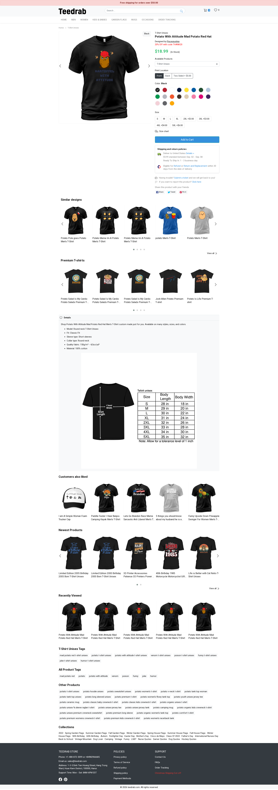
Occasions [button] (148, 19)
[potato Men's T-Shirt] (171, 220)
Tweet (172, 192)
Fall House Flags (197, 733)
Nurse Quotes (144, 739)
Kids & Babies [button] (100, 19)
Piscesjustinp (173, 41)
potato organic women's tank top (152, 713)
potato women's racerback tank (159, 718)
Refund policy (120, 767)
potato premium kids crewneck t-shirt (122, 718)
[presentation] (62, 65)
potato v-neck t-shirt (171, 691)
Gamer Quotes (160, 739)
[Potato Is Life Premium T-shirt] (202, 281)
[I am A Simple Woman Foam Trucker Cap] (74, 497)
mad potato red (67, 676)
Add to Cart (187, 139)
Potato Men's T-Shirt (197, 238)
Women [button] (84, 19)
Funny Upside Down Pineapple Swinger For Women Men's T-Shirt (203, 519)
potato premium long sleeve (119, 713)
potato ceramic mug (69, 702)
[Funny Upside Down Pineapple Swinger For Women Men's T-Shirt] (203, 497)
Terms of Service (122, 762)
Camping (109, 739)
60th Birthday (92, 736)
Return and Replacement (195, 166)
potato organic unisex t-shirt (173, 702)
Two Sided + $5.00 (182, 76)
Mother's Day (142, 736)
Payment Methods (122, 778)
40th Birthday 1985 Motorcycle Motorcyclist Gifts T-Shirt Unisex (171, 576)
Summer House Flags (178, 733)
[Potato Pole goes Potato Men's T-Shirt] (76, 220)
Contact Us (160, 757)
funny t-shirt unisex (207, 655)
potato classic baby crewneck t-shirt (100, 702)
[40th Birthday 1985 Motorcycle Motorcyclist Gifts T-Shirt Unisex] (171, 553)
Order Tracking (167, 19)
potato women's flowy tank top (155, 697)
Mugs (134, 19)
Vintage (118, 739)
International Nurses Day (206, 736)
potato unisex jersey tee (109, 707)
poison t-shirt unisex (184, 655)
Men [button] (73, 19)
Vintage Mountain (83, 739)
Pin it (184, 192)
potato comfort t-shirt (183, 713)
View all (211, 253)
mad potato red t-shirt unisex (74, 655)
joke (144, 676)
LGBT (133, 739)
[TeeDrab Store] (72, 11)
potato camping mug (163, 707)
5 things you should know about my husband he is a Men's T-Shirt (169, 519)
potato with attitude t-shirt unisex (131, 655)
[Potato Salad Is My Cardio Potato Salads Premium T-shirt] (76, 281)
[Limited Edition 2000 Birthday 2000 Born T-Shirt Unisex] (106, 553)
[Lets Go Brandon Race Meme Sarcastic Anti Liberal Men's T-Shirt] (139, 497)
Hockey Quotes (189, 739)
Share (160, 192)
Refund (177, 166)
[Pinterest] (65, 779)
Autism (104, 736)
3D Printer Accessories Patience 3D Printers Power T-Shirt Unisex (139, 576)
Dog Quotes (174, 739)
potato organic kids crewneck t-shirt (194, 707)
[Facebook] (61, 779)
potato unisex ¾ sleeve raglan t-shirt (77, 707)
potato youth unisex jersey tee (188, 697)
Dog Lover (98, 739)
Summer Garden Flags (96, 733)
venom (115, 676)
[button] (134, 249)
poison (125, 676)
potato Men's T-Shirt (166, 238)
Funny (126, 739)
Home (64, 19)
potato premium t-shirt (126, 697)
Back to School (66, 739)
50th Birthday (78, 736)
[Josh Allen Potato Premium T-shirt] (171, 281)
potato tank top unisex (70, 697)
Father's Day (187, 736)
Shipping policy (121, 773)
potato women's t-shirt (146, 691)
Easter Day (130, 736)
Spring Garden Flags (74, 733)
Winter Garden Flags (136, 733)
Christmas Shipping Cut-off (168, 773)
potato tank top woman (196, 691)
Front (159, 76)
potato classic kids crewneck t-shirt (139, 702)
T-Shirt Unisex (73, 28)
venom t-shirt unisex (160, 655)
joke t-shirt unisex (68, 660)
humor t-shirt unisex (90, 660)
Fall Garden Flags (117, 733)
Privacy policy (120, 757)
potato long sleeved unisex (98, 697)
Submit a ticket (181, 178)
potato (82, 676)
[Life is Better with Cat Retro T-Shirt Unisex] (203, 553)
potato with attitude (98, 676)
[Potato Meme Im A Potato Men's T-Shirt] (107, 220)
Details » (190, 153)
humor (153, 676)
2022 (61, 733)
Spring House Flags (156, 733)
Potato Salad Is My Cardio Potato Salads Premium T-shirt (74, 302)
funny (135, 676)
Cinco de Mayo (157, 736)
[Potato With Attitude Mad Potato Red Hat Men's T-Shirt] (74, 616)
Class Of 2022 (173, 736)
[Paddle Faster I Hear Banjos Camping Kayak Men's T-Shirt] (106, 497)
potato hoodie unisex (93, 691)
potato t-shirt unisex (101, 655)
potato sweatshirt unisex (119, 691)
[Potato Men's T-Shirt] (202, 220)
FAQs (157, 762)
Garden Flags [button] (119, 19)
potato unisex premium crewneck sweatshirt (81, 713)
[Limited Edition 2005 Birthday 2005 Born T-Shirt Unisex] (74, 553)
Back (167, 76)
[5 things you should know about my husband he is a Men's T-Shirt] (171, 497)
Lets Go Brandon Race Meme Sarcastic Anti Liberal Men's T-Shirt (139, 519)
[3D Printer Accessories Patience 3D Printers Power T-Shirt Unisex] (139, 553)
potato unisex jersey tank (137, 707)
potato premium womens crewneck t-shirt (80, 718)
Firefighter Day (116, 736)
